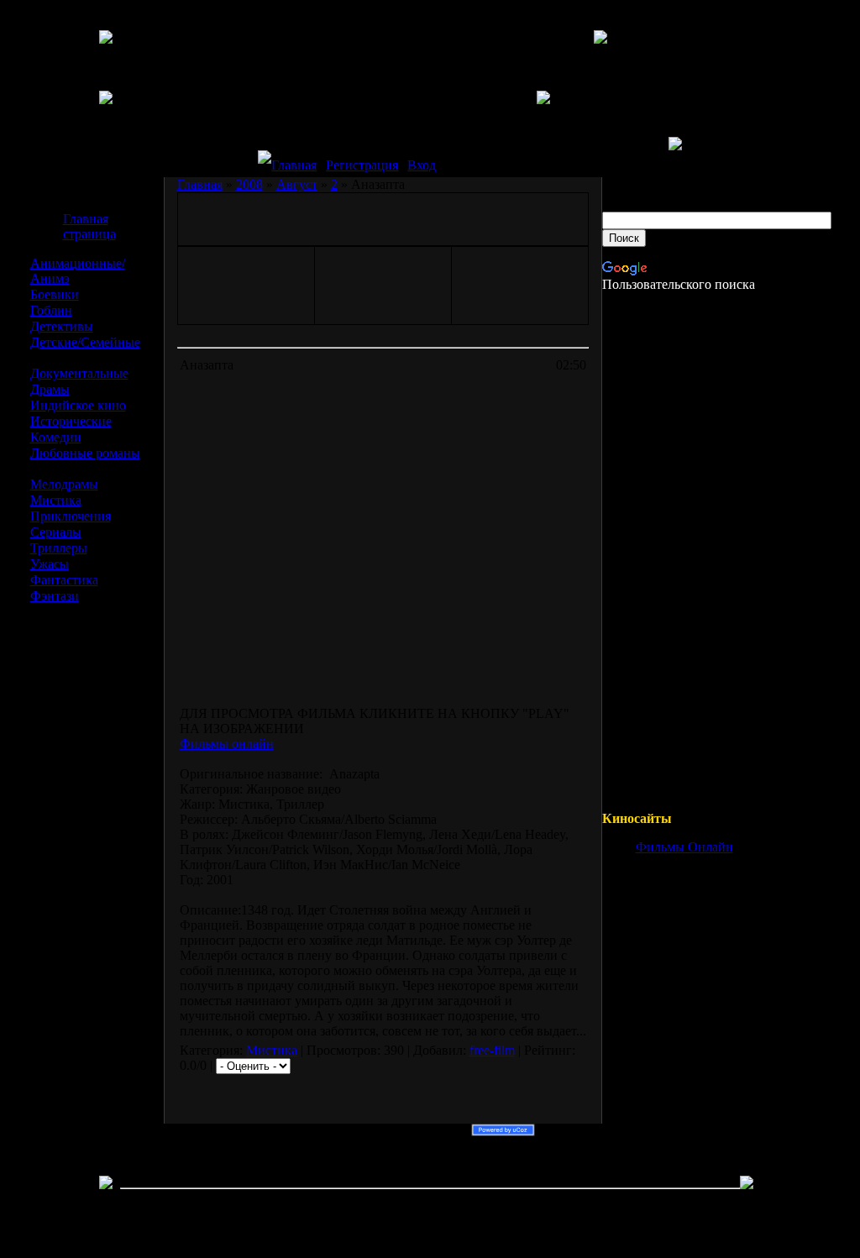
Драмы (50, 389)
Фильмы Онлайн (684, 847)
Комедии (55, 437)
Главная (294, 165)
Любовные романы (85, 453)
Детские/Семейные (85, 342)
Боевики (54, 294)
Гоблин (51, 310)
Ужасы (49, 564)
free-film (492, 1050)
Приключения (70, 516)
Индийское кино (78, 405)
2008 (249, 184)
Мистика (55, 500)
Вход (421, 165)
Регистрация (362, 165)
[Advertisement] (96, 872)
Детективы (61, 326)
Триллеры (58, 548)
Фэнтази (54, 596)
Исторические (71, 421)
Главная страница (89, 226)
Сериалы (55, 532)
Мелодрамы (64, 484)
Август (296, 184)
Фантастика (64, 580)
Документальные (79, 373)
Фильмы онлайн (227, 743)
